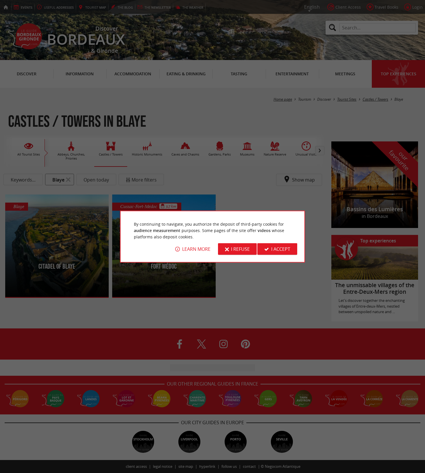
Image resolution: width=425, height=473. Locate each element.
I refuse (240, 249)
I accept (280, 249)
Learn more (196, 249)
